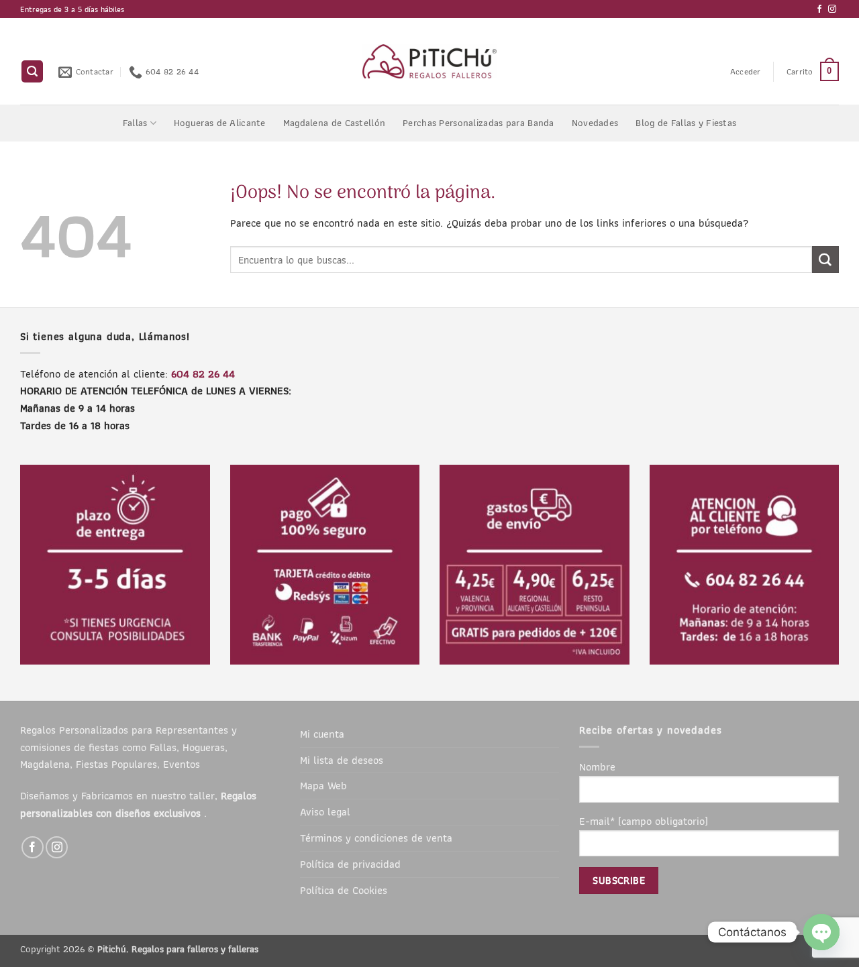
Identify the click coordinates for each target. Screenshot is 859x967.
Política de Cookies (343, 890)
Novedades (595, 123)
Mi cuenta (322, 733)
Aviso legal (325, 811)
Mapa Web (323, 785)
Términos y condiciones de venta (376, 837)
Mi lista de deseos (341, 760)
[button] (32, 71)
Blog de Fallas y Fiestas (686, 123)
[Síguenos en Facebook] (819, 9)
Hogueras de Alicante (220, 123)
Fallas (135, 123)
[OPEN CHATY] (821, 932)
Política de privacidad (350, 863)
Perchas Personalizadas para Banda (478, 123)
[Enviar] (825, 259)
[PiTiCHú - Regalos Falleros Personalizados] (429, 61)
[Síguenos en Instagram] (832, 9)
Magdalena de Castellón (334, 123)
